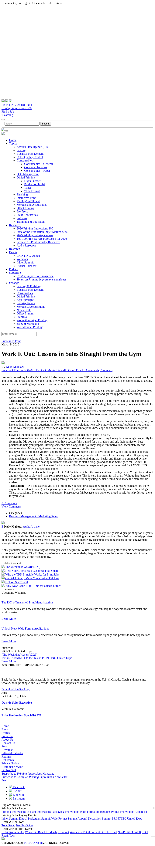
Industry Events (26, 303)
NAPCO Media (33, 842)
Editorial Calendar (12, 753)
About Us (7, 739)
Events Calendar (26, 265)
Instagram (18, 798)
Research (14, 248)
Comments (106, 370)
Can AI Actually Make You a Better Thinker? (32, 578)
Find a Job (8, 111)
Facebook (18, 787)
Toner (27, 187)
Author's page (31, 526)
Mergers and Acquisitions (32, 204)
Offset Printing (25, 208)
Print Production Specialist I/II (21, 715)
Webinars (22, 259)
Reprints (7, 756)
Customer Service (12, 766)
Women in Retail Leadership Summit (47, 832)
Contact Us (8, 743)
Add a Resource (26, 245)
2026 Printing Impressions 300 (35, 228)
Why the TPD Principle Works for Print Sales (32, 574)
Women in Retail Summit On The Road (93, 832)
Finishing (22, 194)
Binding (21, 150)
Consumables (25, 160)
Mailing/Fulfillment (28, 201)
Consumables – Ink (35, 167)
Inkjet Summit (25, 262)
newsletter (41, 279)
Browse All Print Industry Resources (38, 242)
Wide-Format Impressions (95, 811)
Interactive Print (26, 197)
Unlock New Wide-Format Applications (25, 628)
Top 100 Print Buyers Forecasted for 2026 (42, 238)
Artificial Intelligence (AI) (32, 146)
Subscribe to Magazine (28, 773)
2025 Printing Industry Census (35, 235)
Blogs (5, 729)
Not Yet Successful (16, 582)
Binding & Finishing (29, 286)
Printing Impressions (14, 811)
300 (17, 108)
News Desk (24, 310)
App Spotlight (25, 299)
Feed (4, 780)
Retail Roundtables (13, 832)
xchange (14, 282)
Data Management (28, 174)
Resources (15, 225)
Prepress (22, 316)
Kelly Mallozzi (15, 366)
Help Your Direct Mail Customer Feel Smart (31, 570)
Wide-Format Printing (30, 327)
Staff (4, 746)
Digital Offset (32, 180)
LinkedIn (18, 794)
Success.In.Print (11, 341)
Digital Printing (26, 177)
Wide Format (32, 191)
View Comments (12, 506)
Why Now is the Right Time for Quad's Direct (32, 585)
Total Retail (8, 825)
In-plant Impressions (39, 811)
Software (22, 218)
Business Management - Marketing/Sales (33, 516)
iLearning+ (8, 115)
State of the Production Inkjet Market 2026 (42, 231)
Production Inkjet (34, 184)
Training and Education (31, 221)
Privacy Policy (10, 763)
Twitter (16, 791)
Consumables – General (38, 163)
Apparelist (141, 811)
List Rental (8, 760)
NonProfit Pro (24, 825)
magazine (35, 276)
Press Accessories (27, 214)
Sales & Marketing (28, 323)
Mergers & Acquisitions (31, 306)
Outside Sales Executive (17, 702)
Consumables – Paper (37, 170)
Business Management (30, 153)
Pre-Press (22, 211)
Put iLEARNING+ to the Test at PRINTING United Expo (37, 658)
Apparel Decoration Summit (94, 818)
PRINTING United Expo (17, 104)
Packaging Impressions (65, 811)
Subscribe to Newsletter (34, 777)
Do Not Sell (9, 770)
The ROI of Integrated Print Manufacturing (27, 602)
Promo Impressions (122, 811)
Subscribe (15, 272)
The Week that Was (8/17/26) (22, 567)
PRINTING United (28, 255)
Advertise (7, 749)
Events (13, 252)
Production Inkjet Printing (32, 320)
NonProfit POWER (129, 832)
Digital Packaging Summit (34, 818)
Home (12, 140)
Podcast (13, 269)
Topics (13, 143)
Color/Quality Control (30, 157)
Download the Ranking (15, 689)
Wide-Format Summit (64, 818)
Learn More (9, 618)
